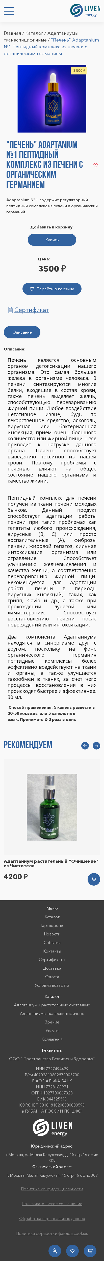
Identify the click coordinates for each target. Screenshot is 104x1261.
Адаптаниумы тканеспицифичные (52, 1013)
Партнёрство (52, 925)
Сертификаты (52, 959)
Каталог (34, 33)
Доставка (52, 968)
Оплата (52, 976)
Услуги (52, 1030)
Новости (52, 933)
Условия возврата (52, 985)
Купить (52, 239)
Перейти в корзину (55, 288)
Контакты (52, 951)
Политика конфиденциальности (52, 1188)
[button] (85, 746)
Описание (22, 332)
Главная (12, 33)
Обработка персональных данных (52, 1218)
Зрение (52, 1021)
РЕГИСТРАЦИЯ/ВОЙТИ (54, 1251)
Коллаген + (52, 1039)
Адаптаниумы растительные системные (52, 1004)
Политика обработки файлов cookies (52, 1233)
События (52, 942)
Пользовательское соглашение (52, 1203)
